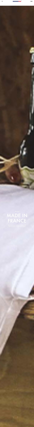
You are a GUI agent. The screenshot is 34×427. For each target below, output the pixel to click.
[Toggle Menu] (2, 1)
